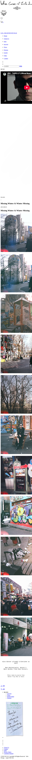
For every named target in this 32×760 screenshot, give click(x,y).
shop (5, 41)
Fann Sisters (22, 669)
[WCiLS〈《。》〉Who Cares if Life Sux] (5, 31)
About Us (6, 38)
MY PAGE (14, 33)
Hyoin (22, 667)
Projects (6, 50)
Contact (6, 58)
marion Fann (21, 675)
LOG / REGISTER (6, 33)
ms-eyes (6, 44)
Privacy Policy (7, 752)
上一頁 (3, 686)
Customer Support (8, 753)
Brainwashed (10, 696)
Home (5, 36)
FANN (6, 53)
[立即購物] (4, 15)
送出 (20, 66)
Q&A (5, 55)
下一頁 (3, 689)
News (5, 47)
